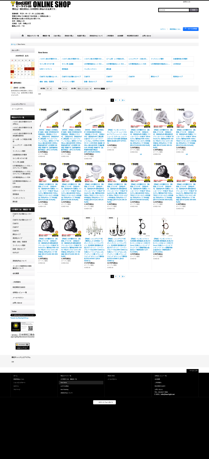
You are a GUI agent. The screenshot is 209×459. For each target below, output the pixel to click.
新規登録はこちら (175, 29)
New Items (64, 382)
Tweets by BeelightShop (19, 318)
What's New (111, 375)
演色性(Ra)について (20, 261)
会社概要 (16, 273)
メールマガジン (18, 298)
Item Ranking (64, 389)
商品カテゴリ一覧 (66, 375)
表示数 (43, 88)
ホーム (16, 375)
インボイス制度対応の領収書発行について (22, 267)
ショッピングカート (20, 382)
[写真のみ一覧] (103, 88)
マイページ (17, 389)
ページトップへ (194, 370)
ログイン (163, 29)
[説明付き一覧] (108, 88)
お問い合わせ (17, 303)
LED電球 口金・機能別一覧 (69, 379)
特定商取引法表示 (19, 287)
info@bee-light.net (168, 394)
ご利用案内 (17, 282)
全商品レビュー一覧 (20, 292)
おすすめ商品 (65, 386)
